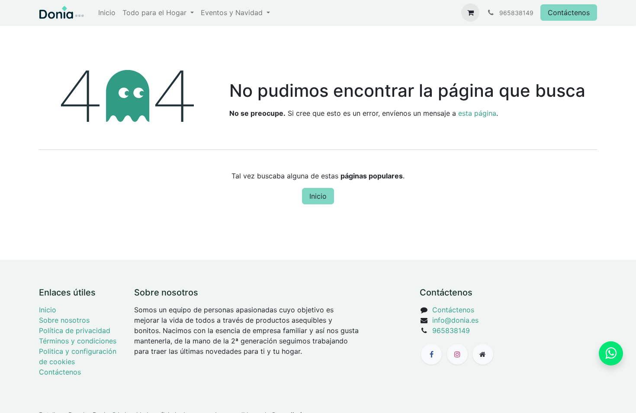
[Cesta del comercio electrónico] (470, 12)
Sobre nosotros (64, 320)
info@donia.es (455, 320)
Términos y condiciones (77, 341)
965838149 (451, 330)
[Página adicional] (482, 354)
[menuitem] (107, 12)
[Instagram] (457, 354)
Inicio (318, 196)
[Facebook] (431, 354)
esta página (477, 113)
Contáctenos (569, 12)
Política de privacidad (74, 330)
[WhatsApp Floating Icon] (611, 353)
